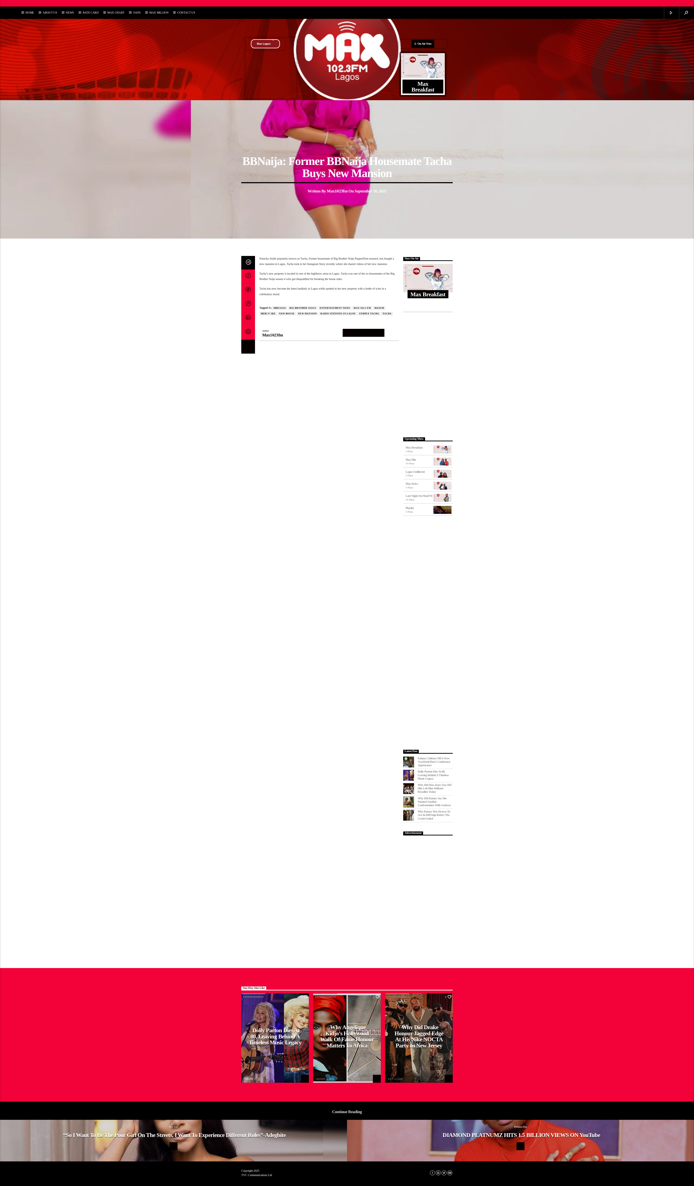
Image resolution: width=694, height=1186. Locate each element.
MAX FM (248, 1076)
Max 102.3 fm (362, 308)
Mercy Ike (268, 313)
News (70, 12)
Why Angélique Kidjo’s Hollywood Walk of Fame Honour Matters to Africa (347, 1036)
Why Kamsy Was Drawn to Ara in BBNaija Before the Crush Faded (434, 815)
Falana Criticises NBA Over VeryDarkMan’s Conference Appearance (434, 762)
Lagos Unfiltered (415, 471)
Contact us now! (32, 3)
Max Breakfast (414, 447)
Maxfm (379, 308)
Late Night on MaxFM (419, 495)
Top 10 (10, 3)
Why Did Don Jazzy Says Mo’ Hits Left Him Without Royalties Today (435, 788)
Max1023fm (337, 191)
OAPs (137, 12)
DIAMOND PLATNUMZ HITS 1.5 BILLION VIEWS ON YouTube (521, 1135)
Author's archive (363, 332)
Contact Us (186, 12)
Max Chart (115, 12)
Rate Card (91, 12)
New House (286, 313)
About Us (50, 12)
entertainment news (335, 308)
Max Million (158, 12)
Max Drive (412, 483)
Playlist (410, 508)
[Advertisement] (428, 374)
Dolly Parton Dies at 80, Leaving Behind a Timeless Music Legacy (433, 775)
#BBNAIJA (279, 308)
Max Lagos (264, 43)
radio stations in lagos (337, 313)
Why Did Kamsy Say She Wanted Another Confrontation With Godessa (434, 802)
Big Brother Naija (303, 308)
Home (29, 12)
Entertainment (347, 149)
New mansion (307, 313)
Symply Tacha (369, 313)
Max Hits (411, 459)
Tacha (387, 313)
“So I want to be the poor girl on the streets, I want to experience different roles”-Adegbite (174, 1135)
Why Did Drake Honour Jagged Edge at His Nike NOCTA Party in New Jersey (419, 1036)
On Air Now (424, 43)
